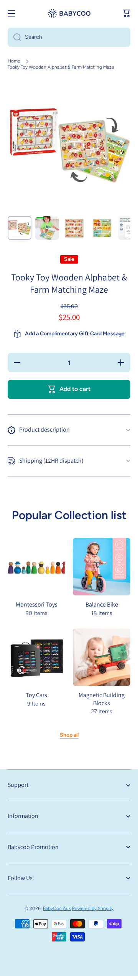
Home (14, 61)
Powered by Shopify (92, 908)
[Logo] (69, 13)
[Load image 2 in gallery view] (47, 228)
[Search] (14, 37)
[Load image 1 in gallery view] (19, 228)
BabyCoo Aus (57, 908)
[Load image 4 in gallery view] (102, 228)
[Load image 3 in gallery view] (75, 228)
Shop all (69, 735)
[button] (126, 13)
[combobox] (69, 37)
